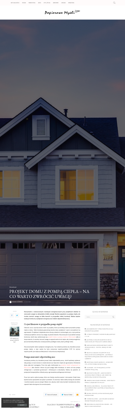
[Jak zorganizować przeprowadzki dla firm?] (14, 331)
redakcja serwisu (17, 301)
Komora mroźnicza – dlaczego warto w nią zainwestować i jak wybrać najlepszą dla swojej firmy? (99, 388)
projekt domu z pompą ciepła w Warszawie (62, 337)
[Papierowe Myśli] (62, 12)
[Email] (77, 394)
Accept (22, 405)
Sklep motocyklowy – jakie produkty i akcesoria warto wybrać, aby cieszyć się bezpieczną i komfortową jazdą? (98, 375)
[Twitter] (17, 315)
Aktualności (13, 287)
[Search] (114, 3)
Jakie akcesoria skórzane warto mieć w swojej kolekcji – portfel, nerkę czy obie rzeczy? (99, 347)
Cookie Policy (21, 401)
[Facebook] (12, 315)
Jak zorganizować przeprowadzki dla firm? (14, 340)
